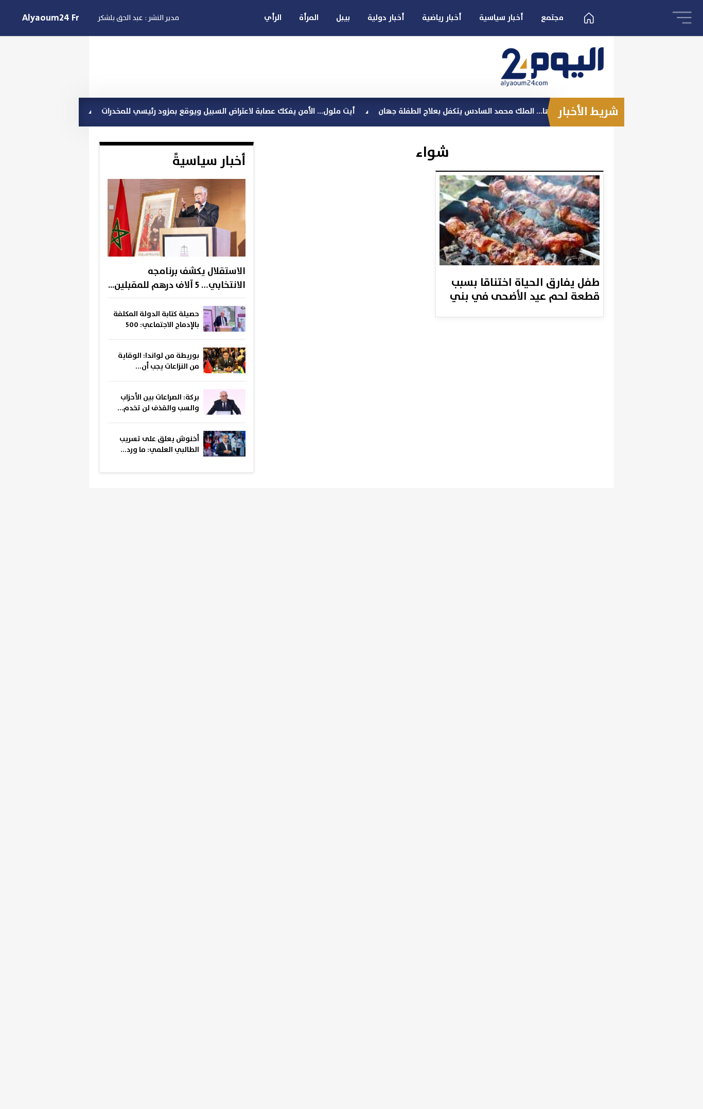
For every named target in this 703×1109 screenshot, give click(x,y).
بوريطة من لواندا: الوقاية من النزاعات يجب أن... (158, 361)
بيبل (343, 17)
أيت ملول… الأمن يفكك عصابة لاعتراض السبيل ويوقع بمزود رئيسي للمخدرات (250, 111)
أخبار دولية (386, 17)
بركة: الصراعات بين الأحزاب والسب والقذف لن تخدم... (158, 403)
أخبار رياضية (442, 17)
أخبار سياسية (501, 17)
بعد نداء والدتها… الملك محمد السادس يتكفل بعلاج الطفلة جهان (509, 111)
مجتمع (552, 17)
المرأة (309, 17)
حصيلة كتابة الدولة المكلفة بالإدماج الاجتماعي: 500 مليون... (156, 319)
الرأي (273, 17)
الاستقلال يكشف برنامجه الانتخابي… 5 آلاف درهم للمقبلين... (176, 278)
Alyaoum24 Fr (50, 18)
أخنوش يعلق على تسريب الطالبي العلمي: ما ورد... (159, 444)
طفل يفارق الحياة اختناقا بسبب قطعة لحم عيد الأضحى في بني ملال (525, 290)
